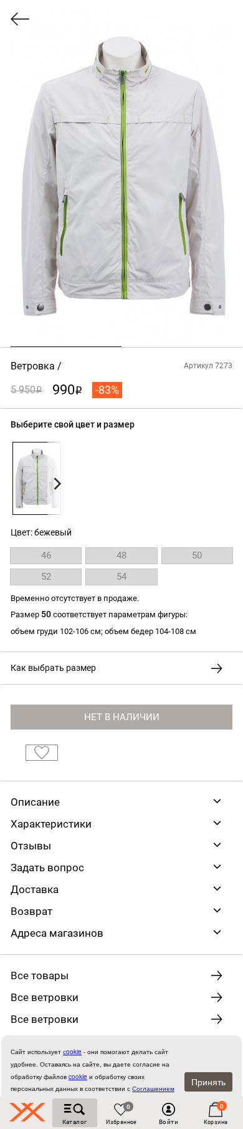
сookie (72, 1051)
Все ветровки (45, 997)
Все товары (40, 975)
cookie (78, 1076)
